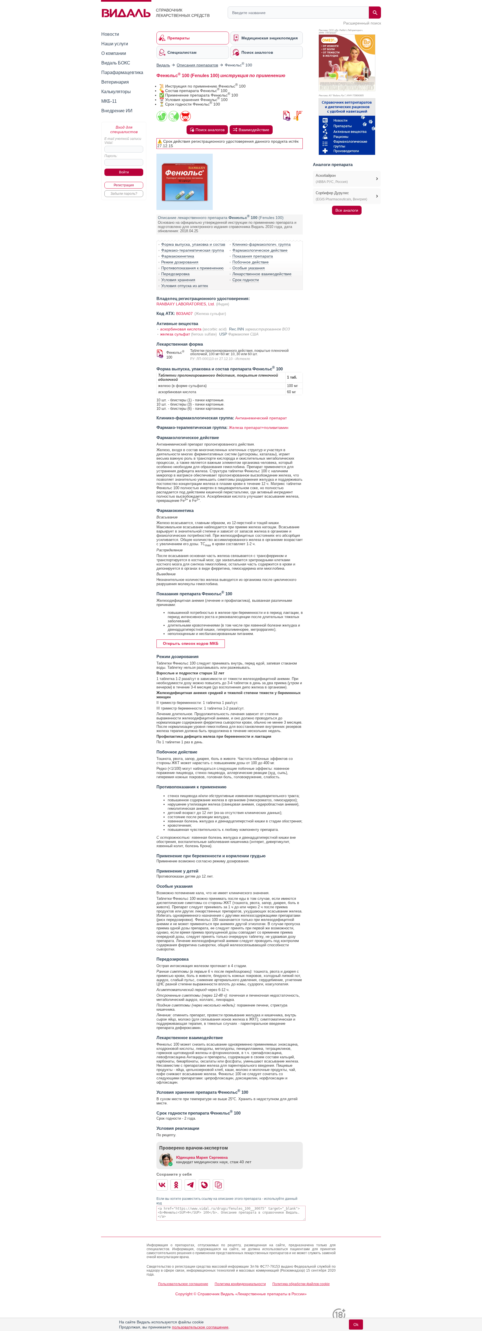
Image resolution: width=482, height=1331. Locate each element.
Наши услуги (114, 43)
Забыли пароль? (124, 194)
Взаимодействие (254, 129)
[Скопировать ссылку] (218, 1185)
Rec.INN (236, 329)
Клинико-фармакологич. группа (261, 244)
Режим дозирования (179, 262)
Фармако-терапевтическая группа (192, 250)
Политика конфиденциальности (240, 1284)
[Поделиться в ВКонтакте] (162, 1185)
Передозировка (175, 274)
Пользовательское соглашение (183, 1284)
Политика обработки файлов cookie (301, 1284)
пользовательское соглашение (200, 1327)
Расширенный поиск (362, 23)
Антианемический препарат (261, 418)
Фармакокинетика (177, 256)
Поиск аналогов (210, 129)
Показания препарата (252, 256)
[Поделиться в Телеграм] (190, 1185)
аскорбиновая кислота (180, 329)
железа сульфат (175, 334)
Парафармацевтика (122, 72)
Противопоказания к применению (192, 268)
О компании (113, 53)
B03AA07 (185, 313)
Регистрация (124, 185)
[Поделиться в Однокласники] (176, 1185)
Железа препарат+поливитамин (258, 427)
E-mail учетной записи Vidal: (122, 141)
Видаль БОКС (115, 63)
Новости (110, 34)
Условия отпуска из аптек (184, 285)
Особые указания (248, 268)
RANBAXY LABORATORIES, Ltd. (185, 304)
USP (223, 334)
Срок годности (245, 280)
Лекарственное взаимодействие (262, 274)
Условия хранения (178, 280)
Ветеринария (115, 82)
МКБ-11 (109, 101)
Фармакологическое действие (260, 250)
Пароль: (110, 156)
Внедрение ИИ (117, 110)
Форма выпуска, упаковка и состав (193, 244)
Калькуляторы (116, 91)
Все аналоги (346, 210)
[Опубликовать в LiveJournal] (204, 1185)
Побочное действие (250, 262)
